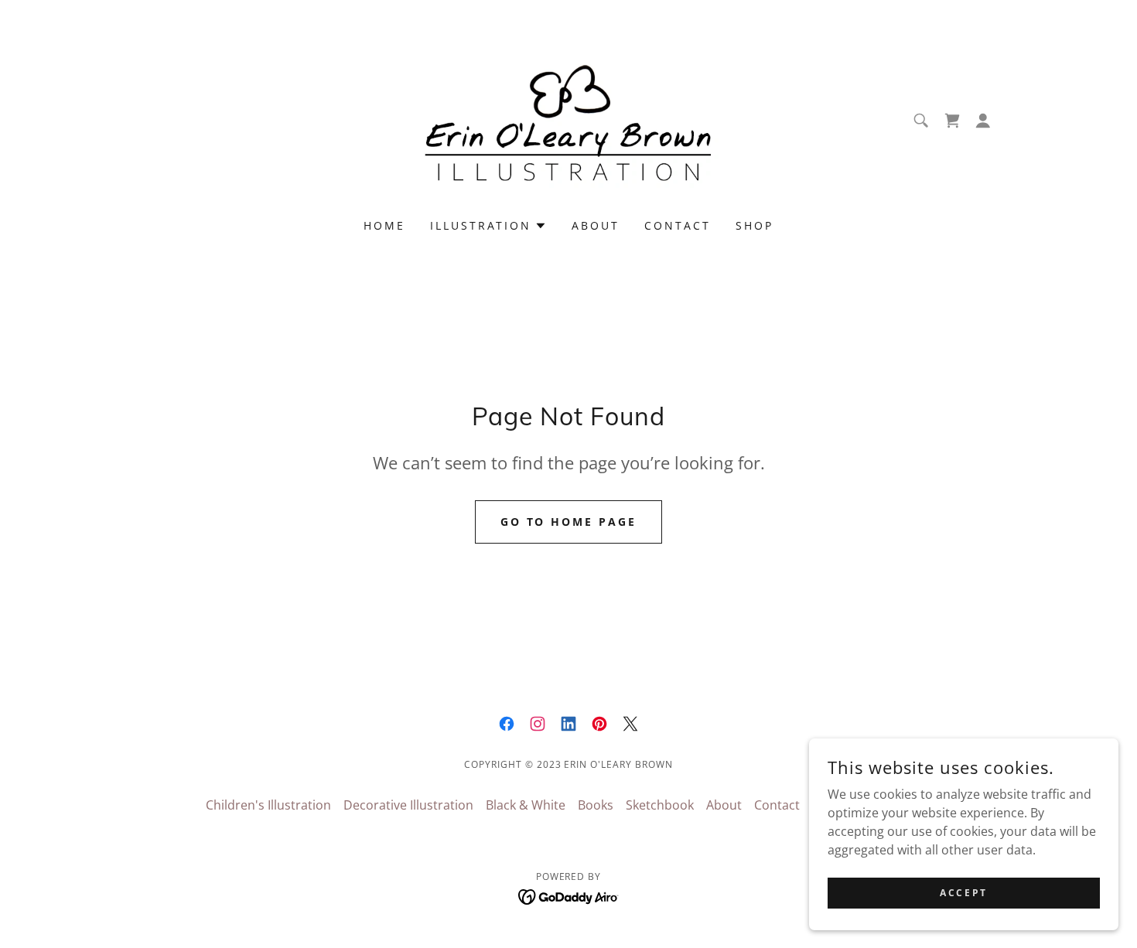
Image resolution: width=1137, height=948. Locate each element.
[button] (983, 120)
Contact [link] (677, 225)
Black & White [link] (525, 804)
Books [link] (595, 804)
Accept (963, 892)
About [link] (596, 225)
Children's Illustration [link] (268, 804)
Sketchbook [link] (660, 804)
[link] (568, 119)
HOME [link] (384, 225)
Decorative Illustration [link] (408, 804)
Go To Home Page (568, 521)
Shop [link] (754, 225)
